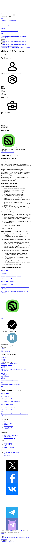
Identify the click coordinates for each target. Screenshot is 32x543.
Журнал (28, 47)
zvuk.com (3, 152)
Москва (10, 365)
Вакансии (3, 46)
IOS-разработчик (5, 374)
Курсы (12, 541)
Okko (2, 376)
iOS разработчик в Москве (8, 284)
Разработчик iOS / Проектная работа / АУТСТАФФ (14, 369)
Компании (13, 47)
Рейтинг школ (7, 436)
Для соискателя (8, 443)
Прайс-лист (7, 455)
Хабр (2, 541)
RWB (2, 381)
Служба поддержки (9, 447)
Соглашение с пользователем (11, 452)
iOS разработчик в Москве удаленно (10, 278)
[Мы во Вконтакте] (12, 494)
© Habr (2, 533)
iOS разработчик (5, 273)
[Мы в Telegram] (12, 517)
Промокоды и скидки (9, 438)
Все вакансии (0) (9, 152)
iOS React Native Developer (8, 357)
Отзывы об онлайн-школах (11, 435)
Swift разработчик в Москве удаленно (11, 276)
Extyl (2, 370)
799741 (20, 530)
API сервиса (7, 446)
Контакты (6, 430)
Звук (17, 147)
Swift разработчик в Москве (8, 281)
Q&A (4, 541)
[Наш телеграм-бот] (12, 529)
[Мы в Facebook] (12, 482)
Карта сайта (7, 428)
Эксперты (8, 47)
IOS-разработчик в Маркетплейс (9, 380)
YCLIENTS (4, 365)
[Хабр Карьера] (7, 15)
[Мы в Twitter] (12, 470)
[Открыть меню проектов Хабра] (1, 13)
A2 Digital (3, 359)
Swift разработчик (5, 270)
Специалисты (9, 46)
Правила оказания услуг (10, 453)
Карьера (8, 541)
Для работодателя (8, 444)
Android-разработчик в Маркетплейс (10, 384)
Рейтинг (18, 47)
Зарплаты (23, 47)
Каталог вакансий (8, 426)
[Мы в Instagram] (12, 506)
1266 (10, 530)
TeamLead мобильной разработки (9, 363)
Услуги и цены (8, 423)
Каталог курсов (8, 427)
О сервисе (6, 421)
